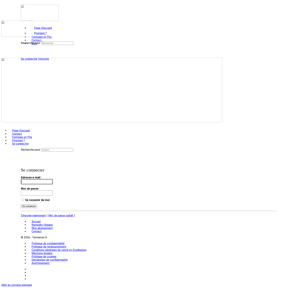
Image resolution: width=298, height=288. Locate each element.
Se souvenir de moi (37, 200)
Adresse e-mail (30, 177)
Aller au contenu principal (16, 285)
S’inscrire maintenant (33, 215)
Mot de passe (29, 188)
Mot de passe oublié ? (61, 215)
